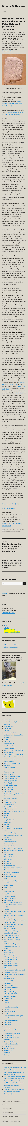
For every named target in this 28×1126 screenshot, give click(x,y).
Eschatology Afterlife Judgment (13, 828)
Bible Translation (6, 531)
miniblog (6, 907)
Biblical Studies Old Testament (13, 757)
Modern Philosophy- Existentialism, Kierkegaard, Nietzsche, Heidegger (12, 931)
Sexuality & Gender (10, 1011)
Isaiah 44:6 (13, 384)
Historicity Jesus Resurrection (13, 868)
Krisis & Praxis (13, 6)
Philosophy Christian (10, 963)
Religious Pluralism (10, 996)
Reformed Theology (10, 992)
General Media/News (10, 846)
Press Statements (9, 979)
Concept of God (8, 789)
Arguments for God (10, 733)
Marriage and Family (10, 898)
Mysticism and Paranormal (12, 935)
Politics (6, 968)
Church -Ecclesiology (10, 785)
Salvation (7, 1002)
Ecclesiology (7, 822)
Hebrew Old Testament (11, 857)
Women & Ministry (9, 1048)
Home (5, 625)
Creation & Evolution (10, 798)
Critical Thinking (9, 804)
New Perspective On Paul (11, 937)
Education (7, 824)
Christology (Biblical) (10, 780)
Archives (6, 627)
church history (8, 787)
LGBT (5, 889)
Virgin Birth (7, 1046)
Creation (6, 796)
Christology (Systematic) (11, 783)
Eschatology (7, 826)
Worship (6, 1055)
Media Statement (9, 900)
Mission (6, 909)
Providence (7, 983)
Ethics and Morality (10, 833)
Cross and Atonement (10, 807)
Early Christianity (9, 820)
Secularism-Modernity (11, 1007)
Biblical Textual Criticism (11, 759)
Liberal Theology (9, 891)
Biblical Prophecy (9, 752)
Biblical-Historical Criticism (12, 763)
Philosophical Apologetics (12, 957)
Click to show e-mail (8, 612)
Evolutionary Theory (10, 841)
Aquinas (6, 730)
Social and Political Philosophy (13, 1016)
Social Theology (9, 1018)
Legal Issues (7, 887)
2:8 (6, 384)
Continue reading (7, 51)
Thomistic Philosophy (10, 1042)
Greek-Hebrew (8, 854)
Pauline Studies (8, 952)
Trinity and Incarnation (11, 1044)
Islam (5, 878)
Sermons (6, 1009)
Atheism (6, 739)
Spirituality (7, 1024)
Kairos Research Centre (11, 647)
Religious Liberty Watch (11, 645)
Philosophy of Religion (11, 965)
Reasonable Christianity (11, 987)
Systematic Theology (10, 1029)
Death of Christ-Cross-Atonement (14, 811)
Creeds (6, 800)
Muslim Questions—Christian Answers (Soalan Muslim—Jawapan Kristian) (14, 695)
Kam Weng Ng (8, 529)
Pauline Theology (9, 955)
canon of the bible (9, 770)
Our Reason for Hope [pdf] (10, 504)
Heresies (6, 861)
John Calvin (7, 883)
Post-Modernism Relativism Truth (14, 970)
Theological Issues (9, 1035)
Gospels (6, 852)
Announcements (9, 726)
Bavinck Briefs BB (9, 744)
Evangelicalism (8, 839)
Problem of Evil (8, 981)
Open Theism (8, 950)
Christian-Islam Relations (12, 776)
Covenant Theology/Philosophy (13, 794)
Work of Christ (8, 1050)
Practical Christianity (10, 972)
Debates (6, 813)
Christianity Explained (11, 778)
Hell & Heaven (8, 859)
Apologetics (7, 728)
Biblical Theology (9, 761)
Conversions (7, 791)
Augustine (7, 741)
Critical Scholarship (10, 802)
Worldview (7, 1052)
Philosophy (7, 961)
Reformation (8, 989)
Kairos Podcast (8, 885)
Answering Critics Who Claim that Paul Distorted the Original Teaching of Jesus (14, 1092)
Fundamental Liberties (11, 844)
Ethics (6, 831)
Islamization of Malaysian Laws (13, 881)
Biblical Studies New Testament (13, 754)
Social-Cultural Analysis (11, 1020)
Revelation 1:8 (20, 393)
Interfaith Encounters (10, 876)
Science (6, 1005)
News (5, 942)
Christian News (8, 774)
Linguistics (7, 894)
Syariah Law (7, 1026)
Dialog (6, 815)
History (6, 870)
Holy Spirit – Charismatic (11, 872)
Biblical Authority (9, 748)
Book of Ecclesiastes (8, 508)
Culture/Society (8, 809)
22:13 (7, 388)
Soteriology (7, 1022)
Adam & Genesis (9, 720)
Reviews (6, 1000)
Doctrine (6, 817)
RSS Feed (5, 593)
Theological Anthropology (12, 1033)
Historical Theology (10, 865)
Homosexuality (8, 874)
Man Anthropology (9, 896)
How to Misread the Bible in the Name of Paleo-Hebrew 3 (12, 104)
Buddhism (7, 765)
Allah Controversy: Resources (11, 1101)
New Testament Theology (12, 939)
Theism (6, 1031)
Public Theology (9, 985)
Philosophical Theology (11, 959)
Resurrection (8, 998)
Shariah (6, 1013)
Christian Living (9, 772)
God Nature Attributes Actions (13, 848)
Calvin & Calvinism (9, 767)
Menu (4, 11)
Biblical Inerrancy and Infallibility (14, 750)
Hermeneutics (11, 533)
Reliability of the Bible (10, 994)
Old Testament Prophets (11, 944)
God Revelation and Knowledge (13, 850)
